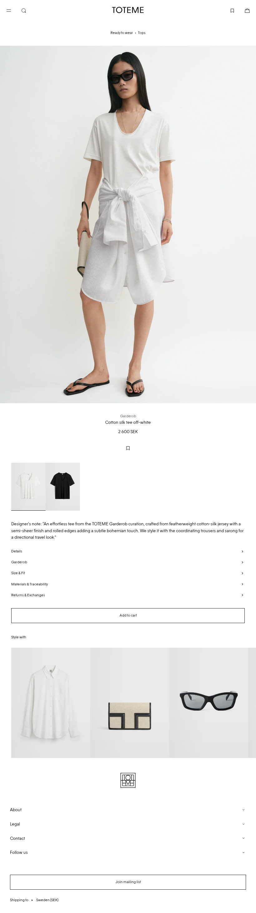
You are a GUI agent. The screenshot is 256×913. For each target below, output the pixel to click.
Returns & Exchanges (28, 595)
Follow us (19, 852)
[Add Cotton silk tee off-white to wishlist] (128, 448)
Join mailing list (128, 882)
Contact (17, 838)
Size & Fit (18, 573)
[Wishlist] (227, 10)
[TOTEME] (128, 10)
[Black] (63, 487)
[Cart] (242, 10)
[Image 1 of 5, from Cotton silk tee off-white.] (128, 224)
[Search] (28, 10)
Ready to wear (122, 33)
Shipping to (34, 900)
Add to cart (128, 615)
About (16, 809)
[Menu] (13, 10)
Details (16, 551)
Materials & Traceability (29, 584)
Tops (141, 33)
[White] (28, 487)
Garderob (19, 562)
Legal (15, 824)
